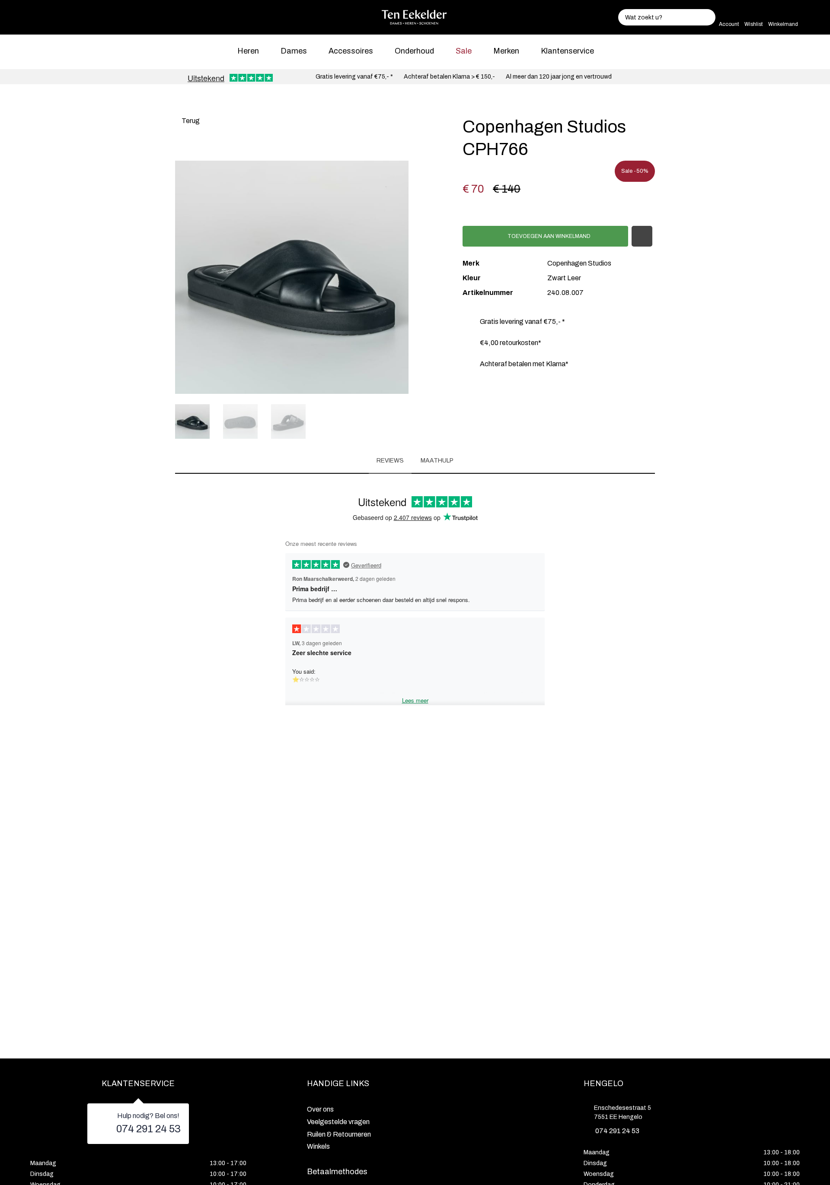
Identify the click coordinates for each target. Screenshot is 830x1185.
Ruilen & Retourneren (339, 1134)
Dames (294, 51)
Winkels (318, 1146)
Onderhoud (414, 51)
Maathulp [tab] (437, 460)
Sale (464, 51)
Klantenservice (567, 51)
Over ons (320, 1109)
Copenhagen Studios (579, 263)
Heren (248, 51)
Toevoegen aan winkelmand (548, 236)
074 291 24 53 (148, 1128)
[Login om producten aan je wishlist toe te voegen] (642, 236)
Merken (506, 51)
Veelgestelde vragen (338, 1121)
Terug (190, 120)
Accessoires (351, 51)
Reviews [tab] (390, 460)
